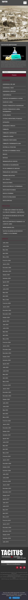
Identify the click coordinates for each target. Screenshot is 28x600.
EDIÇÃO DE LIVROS (8, 102)
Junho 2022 (6, 406)
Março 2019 (6, 517)
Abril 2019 (5, 513)
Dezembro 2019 (7, 488)
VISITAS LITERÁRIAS (8, 193)
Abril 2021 (5, 449)
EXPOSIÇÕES (6, 122)
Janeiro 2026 (6, 264)
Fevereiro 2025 (7, 303)
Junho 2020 (6, 477)
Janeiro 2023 (6, 388)
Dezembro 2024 (7, 310)
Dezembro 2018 (7, 527)
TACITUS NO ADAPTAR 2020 (9, 44)
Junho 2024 (6, 328)
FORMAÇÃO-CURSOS (8, 136)
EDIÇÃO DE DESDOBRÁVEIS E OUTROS (13, 98)
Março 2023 (6, 381)
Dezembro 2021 (7, 428)
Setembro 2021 (7, 435)
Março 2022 (6, 417)
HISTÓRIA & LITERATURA (9, 147)
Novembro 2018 (7, 531)
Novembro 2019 (7, 492)
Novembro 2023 (7, 353)
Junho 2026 (6, 246)
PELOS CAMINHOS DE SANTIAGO (11, 168)
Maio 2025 (5, 292)
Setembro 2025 (7, 278)
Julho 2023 (5, 367)
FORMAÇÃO (6, 129)
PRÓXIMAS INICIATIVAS (9, 175)
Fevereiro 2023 (7, 385)
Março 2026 (6, 257)
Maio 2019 (5, 509)
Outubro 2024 (6, 317)
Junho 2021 (6, 442)
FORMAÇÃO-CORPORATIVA (10, 133)
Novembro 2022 (7, 396)
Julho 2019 (5, 502)
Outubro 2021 (6, 431)
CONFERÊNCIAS (7, 95)
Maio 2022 (5, 410)
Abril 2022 (5, 413)
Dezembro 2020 (7, 463)
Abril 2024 (5, 335)
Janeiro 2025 (6, 307)
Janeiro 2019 (6, 524)
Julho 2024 (5, 324)
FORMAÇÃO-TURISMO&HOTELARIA (12, 143)
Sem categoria (6, 179)
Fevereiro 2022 (7, 420)
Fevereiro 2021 (7, 456)
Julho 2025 (5, 285)
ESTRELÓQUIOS (7, 115)
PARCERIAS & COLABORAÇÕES (11, 165)
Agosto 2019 (6, 499)
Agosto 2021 (6, 438)
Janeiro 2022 (6, 424)
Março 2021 (6, 453)
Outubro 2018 (6, 534)
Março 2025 (6, 299)
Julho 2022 (5, 403)
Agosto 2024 (6, 321)
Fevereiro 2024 (7, 342)
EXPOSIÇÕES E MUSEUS (9, 125)
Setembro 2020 (7, 470)
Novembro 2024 (7, 314)
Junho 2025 (6, 289)
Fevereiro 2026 (7, 260)
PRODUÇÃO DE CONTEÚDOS (10, 172)
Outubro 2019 (6, 495)
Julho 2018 (5, 542)
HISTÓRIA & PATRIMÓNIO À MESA (11, 150)
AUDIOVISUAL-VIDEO (8, 88)
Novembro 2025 (7, 271)
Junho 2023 (6, 371)
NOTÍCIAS (5, 157)
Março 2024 (6, 339)
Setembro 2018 (7, 538)
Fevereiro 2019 (7, 520)
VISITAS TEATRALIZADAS (9, 197)
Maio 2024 (5, 331)
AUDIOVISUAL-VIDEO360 (9, 91)
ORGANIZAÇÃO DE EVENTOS (10, 161)
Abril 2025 (5, 296)
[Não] (26, 595)
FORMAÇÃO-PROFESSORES (10, 140)
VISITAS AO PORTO (7, 182)
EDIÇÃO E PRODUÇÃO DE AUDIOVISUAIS (13, 105)
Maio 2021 (5, 445)
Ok (10, 597)
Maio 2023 (5, 374)
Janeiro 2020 (6, 485)
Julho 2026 (5, 242)
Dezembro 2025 (7, 267)
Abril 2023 (5, 378)
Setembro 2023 (7, 360)
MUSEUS (5, 154)
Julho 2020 (5, 474)
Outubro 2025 (6, 274)
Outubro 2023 (6, 356)
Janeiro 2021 (6, 460)
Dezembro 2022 (7, 392)
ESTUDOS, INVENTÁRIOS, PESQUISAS (12, 118)
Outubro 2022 (6, 399)
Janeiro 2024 (6, 346)
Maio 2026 (5, 250)
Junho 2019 (6, 506)
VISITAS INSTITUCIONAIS (9, 190)
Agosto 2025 (6, 282)
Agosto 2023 (6, 363)
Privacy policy (16, 597)
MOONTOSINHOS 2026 (8, 227)
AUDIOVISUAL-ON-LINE (9, 84)
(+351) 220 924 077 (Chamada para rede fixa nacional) (10, 574)
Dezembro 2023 (7, 349)
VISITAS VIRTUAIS (7, 200)
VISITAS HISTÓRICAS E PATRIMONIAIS (12, 186)
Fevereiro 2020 (7, 481)
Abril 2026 (5, 253)
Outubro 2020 (6, 467)
